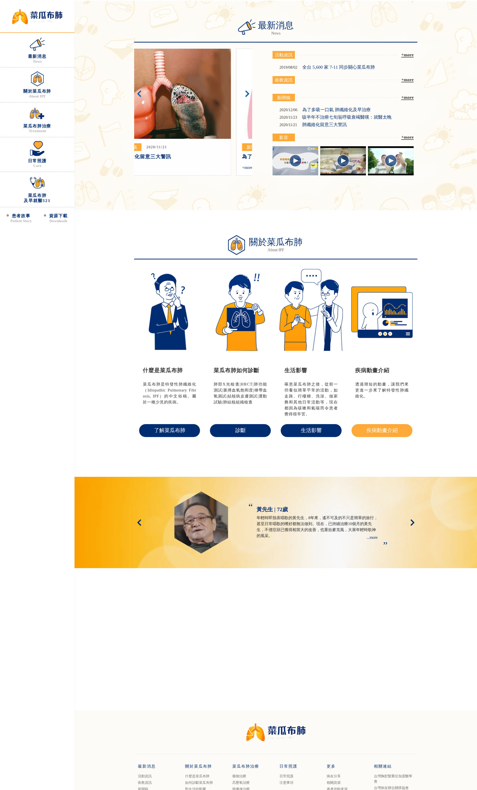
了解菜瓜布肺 (169, 430)
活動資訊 (145, 776)
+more (145, 167)
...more (372, 537)
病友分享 (334, 776)
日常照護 (286, 776)
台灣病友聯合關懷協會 (391, 788)
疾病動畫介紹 (382, 430)
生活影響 (311, 430)
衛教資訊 (145, 783)
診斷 (240, 430)
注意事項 (286, 783)
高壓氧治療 (241, 783)
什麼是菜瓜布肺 (197, 776)
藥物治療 (239, 776)
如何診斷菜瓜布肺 (199, 783)
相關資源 (334, 783)
